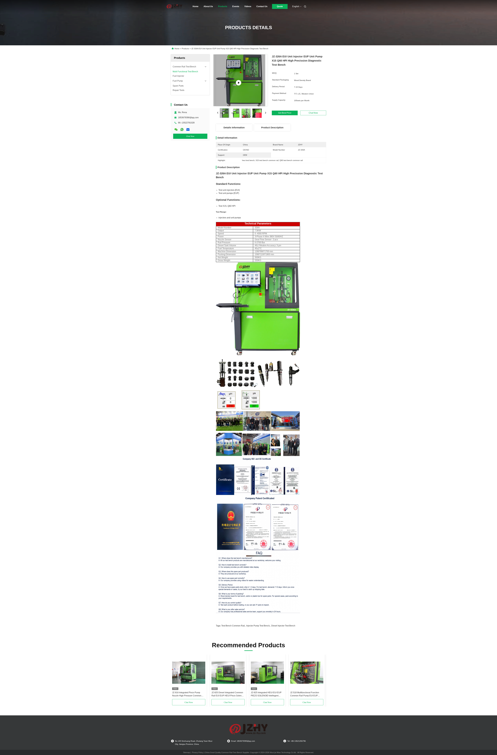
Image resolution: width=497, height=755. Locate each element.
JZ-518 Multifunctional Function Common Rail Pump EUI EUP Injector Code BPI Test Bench (304, 694)
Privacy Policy (197, 752)
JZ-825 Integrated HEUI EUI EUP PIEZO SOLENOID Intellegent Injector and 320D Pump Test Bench (267, 694)
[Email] (188, 129)
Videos (247, 6)
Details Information (234, 127)
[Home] (174, 6)
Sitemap (186, 752)
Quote (280, 6)
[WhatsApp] (182, 129)
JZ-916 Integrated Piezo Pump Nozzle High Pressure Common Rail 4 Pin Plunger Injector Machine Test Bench (188, 694)
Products (222, 6)
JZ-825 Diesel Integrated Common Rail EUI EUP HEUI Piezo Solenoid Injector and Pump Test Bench (227, 694)
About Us (208, 6)
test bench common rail (233, 626)
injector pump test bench (258, 626)
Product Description (272, 127)
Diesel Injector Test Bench (283, 626)
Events (235, 6)
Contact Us (261, 6)
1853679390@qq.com (188, 117)
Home (195, 6)
